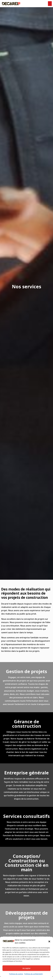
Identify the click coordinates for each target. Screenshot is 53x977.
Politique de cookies (16, 974)
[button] (49, 941)
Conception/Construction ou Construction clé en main (26, 863)
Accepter (27, 968)
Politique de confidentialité (33, 974)
